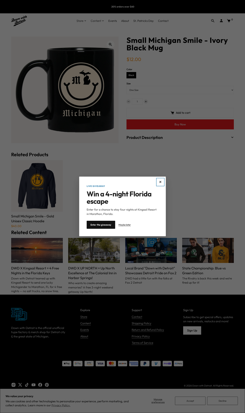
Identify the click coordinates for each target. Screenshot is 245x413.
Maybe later (124, 224)
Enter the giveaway (100, 224)
